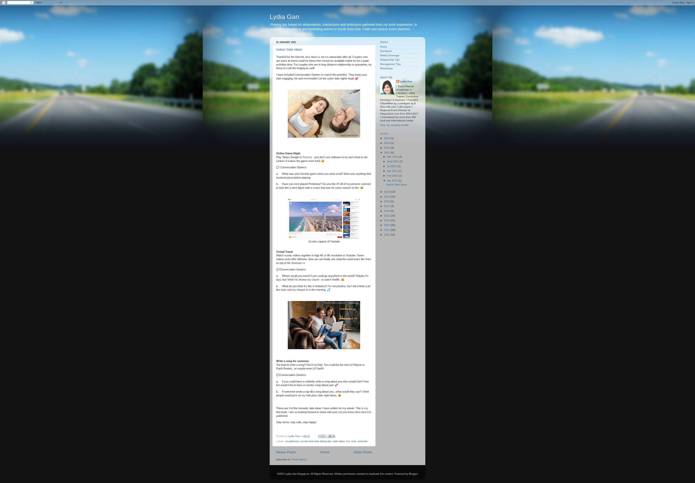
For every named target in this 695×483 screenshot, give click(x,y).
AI (312, 364)
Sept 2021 (393, 161)
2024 (387, 138)
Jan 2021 (392, 180)
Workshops (386, 68)
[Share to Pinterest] (333, 436)
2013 (387, 225)
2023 (387, 143)
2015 (387, 215)
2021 (387, 152)
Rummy (307, 157)
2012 (387, 230)
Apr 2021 (392, 171)
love (353, 441)
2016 (387, 211)
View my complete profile (394, 125)
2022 (387, 148)
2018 (387, 201)
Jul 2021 (392, 166)
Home (325, 452)
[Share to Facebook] (330, 436)
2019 (387, 196)
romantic (363, 441)
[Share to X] (326, 436)
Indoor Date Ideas (289, 49)
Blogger (413, 474)
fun (348, 441)
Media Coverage (389, 55)
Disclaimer (386, 51)
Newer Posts (286, 452)
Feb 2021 (393, 175)
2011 (387, 234)
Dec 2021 (393, 156)
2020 (387, 191)
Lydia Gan (284, 16)
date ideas (339, 441)
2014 (387, 220)
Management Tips (390, 64)
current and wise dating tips (316, 441)
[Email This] (320, 436)
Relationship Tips (390, 59)
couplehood (292, 441)
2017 (387, 206)
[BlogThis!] (323, 436)
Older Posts (363, 452)
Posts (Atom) (299, 459)
